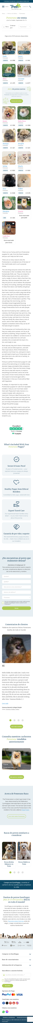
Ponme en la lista (16, 101)
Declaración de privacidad (23, 1017)
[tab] (10, 720)
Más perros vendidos (16, 777)
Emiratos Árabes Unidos (12, 709)
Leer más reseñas (16, 726)
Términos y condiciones (9, 1017)
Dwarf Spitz (25, 810)
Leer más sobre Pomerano (16, 816)
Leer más (5, 703)
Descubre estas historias (16, 921)
